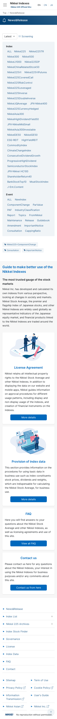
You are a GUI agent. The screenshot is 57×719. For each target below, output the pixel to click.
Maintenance (14, 220)
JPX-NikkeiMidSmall (18, 124)
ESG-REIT (12, 140)
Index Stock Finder (17, 631)
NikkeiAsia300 (15, 113)
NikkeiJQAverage (17, 103)
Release (29, 220)
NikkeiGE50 (31, 134)
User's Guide (41, 695)
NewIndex (20, 199)
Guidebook (43, 220)
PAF (9, 209)
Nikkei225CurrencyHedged (23, 108)
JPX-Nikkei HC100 (17, 171)
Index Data (12, 654)
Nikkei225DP (32, 61)
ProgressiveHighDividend (21, 160)
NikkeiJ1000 (14, 61)
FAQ (8, 661)
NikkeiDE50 (14, 134)
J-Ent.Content (15, 186)
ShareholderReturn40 (19, 176)
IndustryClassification (27, 209)
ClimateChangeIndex (19, 150)
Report (11, 215)
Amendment (14, 225)
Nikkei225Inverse (17, 93)
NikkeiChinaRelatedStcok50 (23, 67)
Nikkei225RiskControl (19, 82)
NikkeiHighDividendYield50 (23, 119)
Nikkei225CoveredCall (20, 77)
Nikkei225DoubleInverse (21, 98)
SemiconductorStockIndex (22, 166)
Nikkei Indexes (19, 3)
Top (5, 13)
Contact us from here (28, 587)
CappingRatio (33, 230)
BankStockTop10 (16, 181)
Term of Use (41, 680)
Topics (22, 215)
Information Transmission (14, 697)
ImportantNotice (33, 225)
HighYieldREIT (30, 140)
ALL (9, 51)
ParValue (38, 204)
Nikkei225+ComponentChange (21, 244)
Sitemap (11, 680)
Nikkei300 (13, 56)
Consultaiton (13, 250)
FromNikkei (35, 215)
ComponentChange (18, 204)
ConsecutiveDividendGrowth (23, 155)
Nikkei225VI (14, 72)
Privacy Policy (14, 687)
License (10, 646)
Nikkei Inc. (40, 706)
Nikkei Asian (13, 706)
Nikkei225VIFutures (35, 72)
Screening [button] (27, 36)
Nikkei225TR (36, 51)
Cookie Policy (42, 687)
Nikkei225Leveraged (19, 87)
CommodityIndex (17, 145)
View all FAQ (28, 543)
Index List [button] (11, 616)
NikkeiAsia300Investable (21, 129)
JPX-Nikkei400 (38, 103)
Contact (10, 669)
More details (28, 417)
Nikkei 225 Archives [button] (17, 623)
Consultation (14, 230)
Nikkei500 (28, 56)
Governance (13, 638)
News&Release (14, 608)
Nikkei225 (20, 51)
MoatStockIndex (39, 181)
